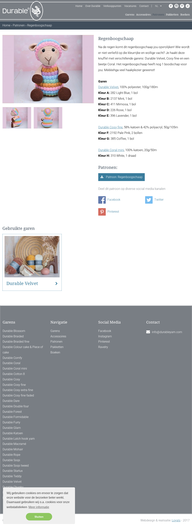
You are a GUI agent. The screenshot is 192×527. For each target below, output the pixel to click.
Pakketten (172, 14)
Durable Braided (13, 336)
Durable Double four (16, 406)
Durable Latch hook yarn (19, 438)
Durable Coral (11, 363)
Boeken (185, 14)
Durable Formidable (15, 417)
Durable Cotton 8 (14, 374)
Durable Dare (11, 401)
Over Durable (92, 6)
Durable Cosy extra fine (18, 390)
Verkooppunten (112, 6)
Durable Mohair (13, 449)
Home (78, 6)
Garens (129, 14)
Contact (144, 6)
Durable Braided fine (16, 341)
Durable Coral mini (111, 150)
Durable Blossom (14, 331)
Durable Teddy (12, 476)
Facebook (113, 199)
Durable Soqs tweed (16, 465)
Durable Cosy (11, 379)
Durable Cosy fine (110, 127)
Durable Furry (11, 422)
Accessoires (143, 14)
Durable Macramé (14, 444)
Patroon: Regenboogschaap (123, 177)
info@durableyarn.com (167, 332)
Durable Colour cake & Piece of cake (23, 349)
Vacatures (130, 6)
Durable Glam (12, 428)
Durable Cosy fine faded (18, 395)
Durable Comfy (12, 358)
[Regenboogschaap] (17, 117)
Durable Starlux (13, 471)
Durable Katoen (13, 433)
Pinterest (113, 211)
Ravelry (103, 347)
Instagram (105, 336)
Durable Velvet (108, 87)
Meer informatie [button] (38, 507)
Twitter (159, 199)
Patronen (158, 14)
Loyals (176, 520)
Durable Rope (11, 454)
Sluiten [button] (39, 516)
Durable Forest (12, 411)
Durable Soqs (11, 460)
